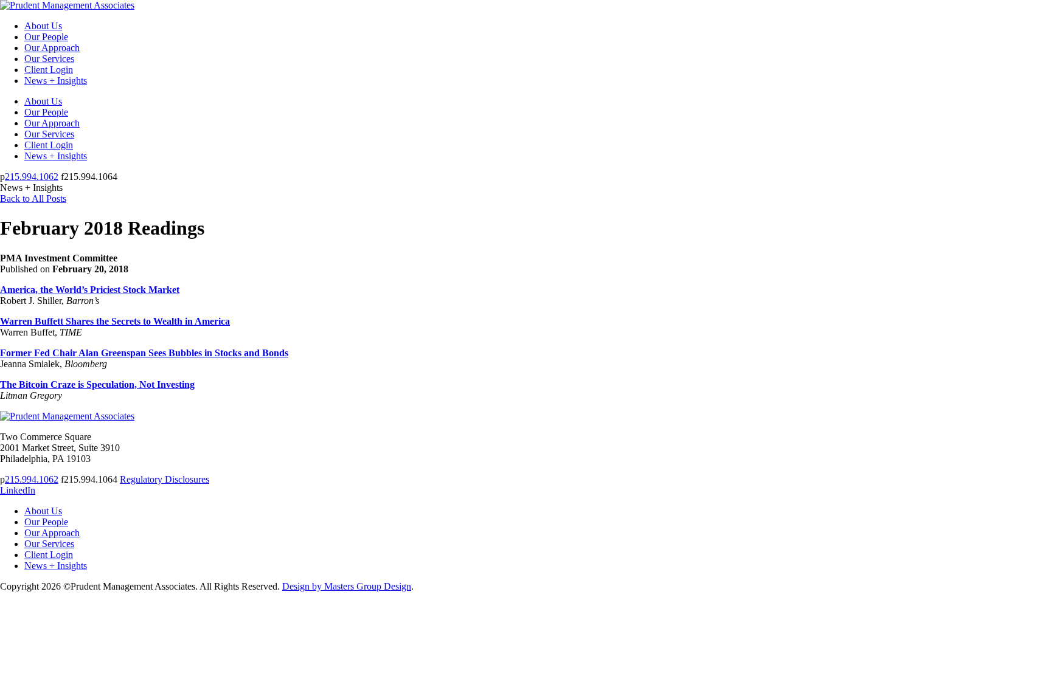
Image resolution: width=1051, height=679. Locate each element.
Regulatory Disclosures (164, 479)
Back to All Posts (33, 198)
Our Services (49, 58)
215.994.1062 (31, 176)
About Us (43, 26)
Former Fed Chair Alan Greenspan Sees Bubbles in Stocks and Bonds (144, 353)
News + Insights (55, 80)
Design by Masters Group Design (346, 586)
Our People (46, 37)
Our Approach (52, 48)
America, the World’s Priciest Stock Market (89, 289)
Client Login (48, 69)
